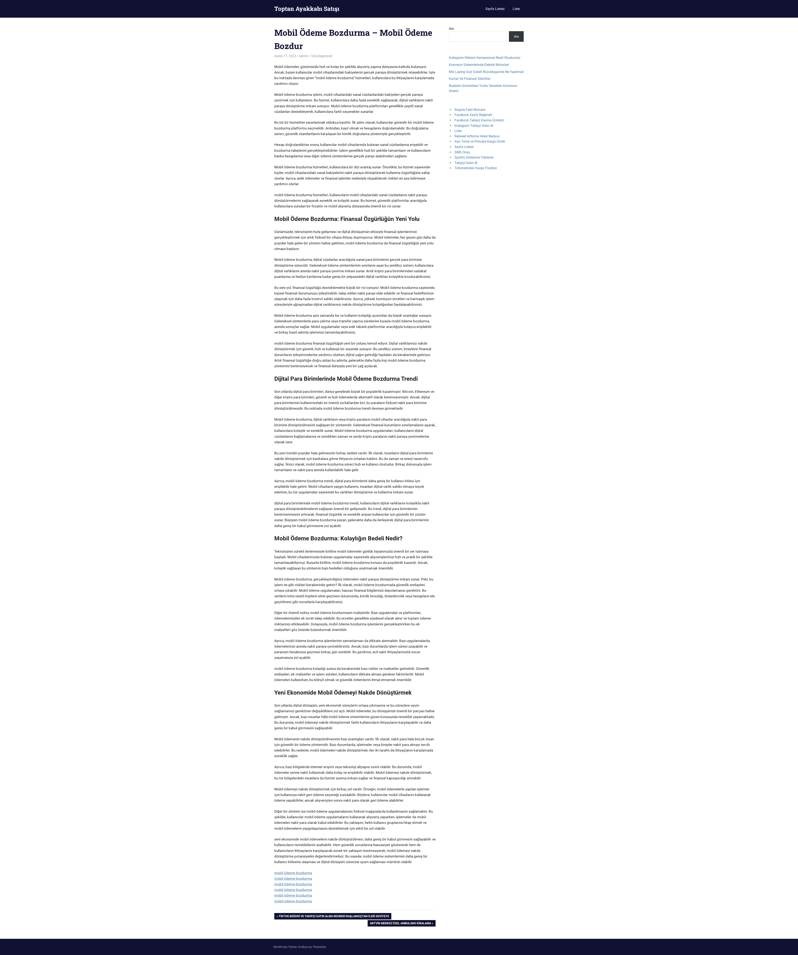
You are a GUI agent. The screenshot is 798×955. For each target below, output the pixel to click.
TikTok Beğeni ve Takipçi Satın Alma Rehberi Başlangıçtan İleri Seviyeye (333, 916)
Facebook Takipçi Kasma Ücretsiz (479, 120)
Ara (451, 29)
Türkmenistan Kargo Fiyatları (475, 168)
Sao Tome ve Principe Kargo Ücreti (479, 141)
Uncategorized (321, 56)
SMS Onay (462, 152)
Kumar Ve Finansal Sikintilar (469, 79)
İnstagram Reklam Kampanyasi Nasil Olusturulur (484, 58)
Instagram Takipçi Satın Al (473, 126)
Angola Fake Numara (469, 110)
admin (303, 56)
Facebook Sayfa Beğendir (473, 115)
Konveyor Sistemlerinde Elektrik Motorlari (479, 65)
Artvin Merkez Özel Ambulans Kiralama (400, 924)
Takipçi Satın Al (465, 163)
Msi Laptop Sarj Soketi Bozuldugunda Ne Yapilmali (486, 72)
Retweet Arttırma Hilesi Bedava (477, 136)
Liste (516, 9)
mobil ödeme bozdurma (293, 873)
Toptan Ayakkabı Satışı (306, 8)
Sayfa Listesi (495, 9)
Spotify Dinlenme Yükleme (473, 157)
